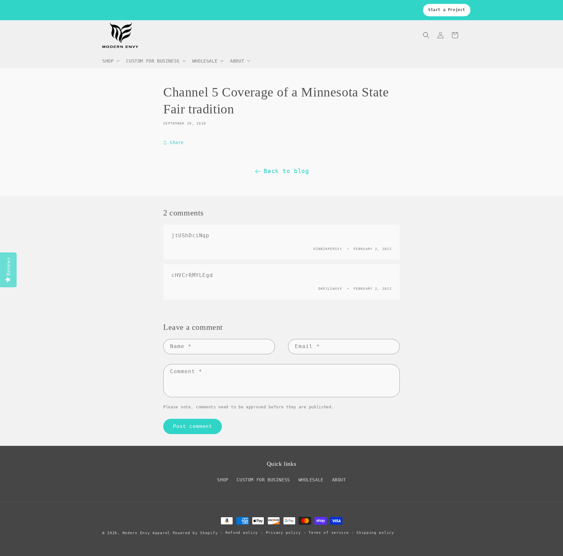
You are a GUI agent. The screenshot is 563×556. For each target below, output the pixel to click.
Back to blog (286, 171)
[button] (110, 60)
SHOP (222, 479)
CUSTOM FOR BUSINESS (263, 479)
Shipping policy (375, 533)
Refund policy (241, 533)
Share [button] (177, 142)
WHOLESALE (311, 479)
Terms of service (329, 533)
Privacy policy (283, 533)
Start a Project (446, 9)
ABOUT (339, 479)
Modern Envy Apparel (146, 533)
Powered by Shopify (195, 533)
